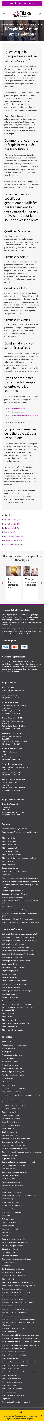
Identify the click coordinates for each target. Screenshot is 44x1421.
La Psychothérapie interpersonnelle (15, 981)
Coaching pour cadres (10, 868)
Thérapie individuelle (9, 838)
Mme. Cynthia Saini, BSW (11, 524)
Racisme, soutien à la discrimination (15, 1242)
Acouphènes (6, 1042)
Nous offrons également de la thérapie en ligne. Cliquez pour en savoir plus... (20, 1417)
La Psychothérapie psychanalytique (15, 984)
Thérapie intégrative (9, 1020)
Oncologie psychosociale (11, 1222)
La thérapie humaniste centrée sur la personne (19, 991)
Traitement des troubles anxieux (14, 1312)
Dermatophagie (8, 1128)
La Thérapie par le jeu (10, 997)
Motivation (6, 1215)
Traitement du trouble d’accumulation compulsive (20, 1335)
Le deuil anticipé (8, 1199)
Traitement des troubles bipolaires (15, 1316)
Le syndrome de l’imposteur (12, 1205)
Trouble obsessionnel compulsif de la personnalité (20, 1372)
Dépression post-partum (11, 1125)
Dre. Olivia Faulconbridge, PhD (13, 540)
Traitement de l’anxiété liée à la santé (16, 1292)
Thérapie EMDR (7, 1016)
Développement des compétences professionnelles (21, 881)
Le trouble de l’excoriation (11, 1212)
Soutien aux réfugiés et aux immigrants (16, 1259)
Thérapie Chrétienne (9, 1279)
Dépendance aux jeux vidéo (11, 1122)
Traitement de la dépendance (12, 1296)
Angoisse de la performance (12, 1055)
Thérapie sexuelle (8, 865)
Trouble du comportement (12, 1368)
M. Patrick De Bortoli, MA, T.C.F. (13, 544)
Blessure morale (8, 1082)
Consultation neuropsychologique (14, 829)
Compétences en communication (14, 1088)
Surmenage (6, 1266)
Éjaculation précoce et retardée (13, 1145)
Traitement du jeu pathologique (13, 1328)
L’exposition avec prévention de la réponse (17, 951)
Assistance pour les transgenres (13, 1072)
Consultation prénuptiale (11, 1108)
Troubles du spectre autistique (13, 1395)
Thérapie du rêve (8, 1013)
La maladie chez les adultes (12, 1192)
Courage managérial (9, 1112)
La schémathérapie (9, 974)
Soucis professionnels (10, 1256)
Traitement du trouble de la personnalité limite (19, 1338)
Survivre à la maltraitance (11, 1272)
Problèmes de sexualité (10, 1229)
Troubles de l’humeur (10, 1385)
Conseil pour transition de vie (12, 1102)
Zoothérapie (6, 875)
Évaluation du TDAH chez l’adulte (14, 871)
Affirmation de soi (8, 1048)
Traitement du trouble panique (13, 1348)
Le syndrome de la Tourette (12, 1209)
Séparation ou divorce (10, 1249)
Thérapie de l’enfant (9, 848)
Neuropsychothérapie (10, 1001)
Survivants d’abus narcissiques (13, 1269)
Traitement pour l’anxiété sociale (14, 1352)
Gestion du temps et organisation (14, 1172)
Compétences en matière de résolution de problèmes (21, 1095)
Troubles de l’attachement (12, 1382)
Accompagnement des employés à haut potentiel (20, 878)
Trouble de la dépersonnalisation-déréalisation (19, 1362)
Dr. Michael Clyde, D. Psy (10, 528)
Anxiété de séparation (10, 1062)
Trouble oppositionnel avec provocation (17, 1402)
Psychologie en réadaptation (12, 897)
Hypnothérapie (7, 861)
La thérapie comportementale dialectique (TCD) (19, 940)
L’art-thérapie (7, 906)
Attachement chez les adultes (13, 1075)
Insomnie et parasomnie (11, 1182)
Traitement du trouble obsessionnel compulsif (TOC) (21, 1345)
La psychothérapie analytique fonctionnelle (18, 954)
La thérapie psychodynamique (13, 944)
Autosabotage (7, 1078)
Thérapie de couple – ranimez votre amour (17, 1282)
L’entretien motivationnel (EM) (13, 967)
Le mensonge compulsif (11, 1202)
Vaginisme (6, 1399)
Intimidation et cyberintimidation (14, 1185)
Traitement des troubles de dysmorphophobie (19, 1319)
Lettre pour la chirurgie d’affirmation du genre (19, 919)
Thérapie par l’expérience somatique (15, 1023)
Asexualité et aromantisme (12, 1068)
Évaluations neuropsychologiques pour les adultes (20, 922)
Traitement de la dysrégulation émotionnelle (18, 1302)
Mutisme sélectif (8, 1219)
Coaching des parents (10, 851)
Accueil (3, 25)
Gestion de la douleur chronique (13, 1165)
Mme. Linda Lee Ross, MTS (11, 520)
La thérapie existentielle (13, 583)
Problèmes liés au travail (17, 408)
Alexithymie (6, 1052)
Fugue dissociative (8, 1159)
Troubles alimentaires (10, 1375)
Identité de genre (8, 1179)
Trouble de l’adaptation (10, 1358)
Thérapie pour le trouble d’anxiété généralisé (18, 1286)
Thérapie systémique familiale (30, 582)
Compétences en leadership (12, 1092)
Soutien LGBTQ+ (8, 1262)
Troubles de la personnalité (12, 1388)
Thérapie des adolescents (11, 854)
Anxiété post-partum (10, 1065)
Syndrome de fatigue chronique (13, 1276)
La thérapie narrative (10, 994)
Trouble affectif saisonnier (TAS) (14, 1355)
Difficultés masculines (10, 1135)
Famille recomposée (9, 1155)
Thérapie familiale (9, 845)
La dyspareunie (7, 1189)
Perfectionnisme (8, 1225)
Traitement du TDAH (9, 1332)
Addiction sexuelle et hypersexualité (15, 1045)
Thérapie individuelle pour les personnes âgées (19, 858)
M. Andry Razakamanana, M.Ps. (13, 536)
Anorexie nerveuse (8, 1058)
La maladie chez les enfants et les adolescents (19, 1195)
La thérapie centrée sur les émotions (15, 947)
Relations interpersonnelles (12, 1246)
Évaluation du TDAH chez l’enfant (14, 894)
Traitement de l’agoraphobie (12, 1289)
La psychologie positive (10, 971)
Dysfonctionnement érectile (12, 1142)
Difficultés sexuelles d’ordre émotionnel (16, 1139)
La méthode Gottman (10, 977)
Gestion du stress (8, 1169)
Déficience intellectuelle (11, 1118)
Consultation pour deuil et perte (14, 1105)
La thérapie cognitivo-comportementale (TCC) (19, 937)
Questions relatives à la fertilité (13, 1239)
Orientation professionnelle (12, 891)
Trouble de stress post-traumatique (15, 1365)
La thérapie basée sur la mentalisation (16, 961)
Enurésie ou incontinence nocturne (15, 1149)
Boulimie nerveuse (9, 1085)
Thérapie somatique (9, 1027)
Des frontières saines (10, 1132)
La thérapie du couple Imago (12, 957)
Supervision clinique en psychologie (15, 910)
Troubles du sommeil (10, 1392)
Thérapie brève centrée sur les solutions (16, 1004)
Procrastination (8, 1232)
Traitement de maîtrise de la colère (15, 1309)
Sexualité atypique (8, 1252)
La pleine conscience (9, 964)
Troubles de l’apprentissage (12, 1378)
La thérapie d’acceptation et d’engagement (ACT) (20, 934)
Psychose (5, 1235)
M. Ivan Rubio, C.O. (8, 532)
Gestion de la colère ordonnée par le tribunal (18, 1162)
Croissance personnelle (10, 1115)
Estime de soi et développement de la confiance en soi (22, 1152)
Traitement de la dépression (12, 1299)
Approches (10, 25)
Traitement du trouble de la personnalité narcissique (21, 1342)
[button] (2, 583)
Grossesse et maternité (10, 1175)
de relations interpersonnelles (27, 415)
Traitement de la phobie (11, 1306)
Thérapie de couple (9, 841)
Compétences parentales (11, 1098)
